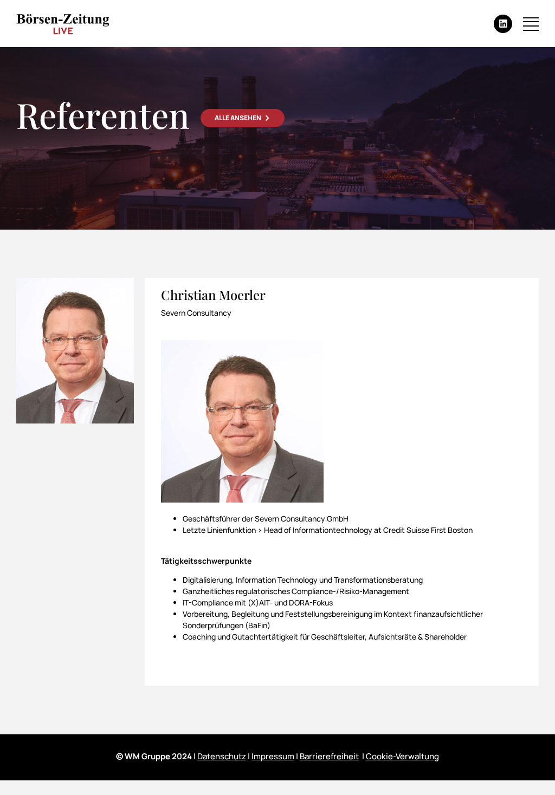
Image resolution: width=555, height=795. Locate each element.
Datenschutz (221, 756)
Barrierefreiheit (329, 756)
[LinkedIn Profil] (117, 294)
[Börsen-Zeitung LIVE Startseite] (62, 23)
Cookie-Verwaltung (402, 756)
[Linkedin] (503, 24)
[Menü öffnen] (531, 24)
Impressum (272, 756)
